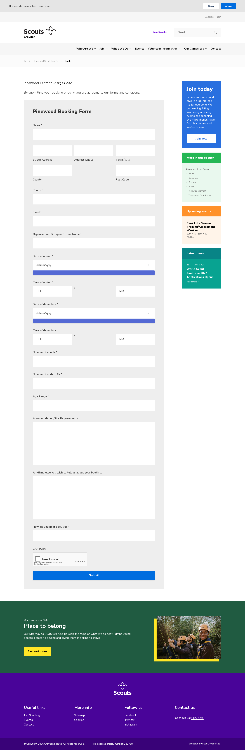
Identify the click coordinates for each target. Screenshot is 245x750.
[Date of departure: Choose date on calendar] (94, 321)
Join (219, 17)
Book (191, 173)
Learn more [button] (43, 6)
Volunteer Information (163, 48)
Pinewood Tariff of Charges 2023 (49, 83)
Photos (192, 182)
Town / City (123, 160)
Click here (197, 718)
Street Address (42, 160)
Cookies (209, 17)
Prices (191, 186)
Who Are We (84, 48)
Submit (94, 575)
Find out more (37, 651)
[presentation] (60, 559)
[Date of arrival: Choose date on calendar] (94, 272)
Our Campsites (194, 48)
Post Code (122, 179)
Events (139, 48)
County (37, 179)
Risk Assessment (197, 190)
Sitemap (79, 715)
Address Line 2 (83, 160)
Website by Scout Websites (204, 743)
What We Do (119, 48)
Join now (201, 139)
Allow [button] (228, 6)
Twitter (129, 720)
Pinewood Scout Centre (45, 61)
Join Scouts (159, 32)
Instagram (130, 725)
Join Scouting (32, 715)
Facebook (130, 715)
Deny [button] (211, 6)
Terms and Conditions (200, 195)
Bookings (193, 178)
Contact (216, 48)
